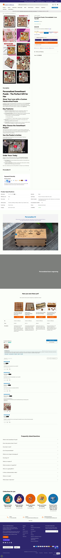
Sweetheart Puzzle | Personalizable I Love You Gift (10, 13)
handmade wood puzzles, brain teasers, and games (28, 11)
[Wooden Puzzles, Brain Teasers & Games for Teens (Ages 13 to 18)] (53, 499)
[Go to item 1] (6, 346)
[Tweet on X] (37, 55)
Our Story (4, 9)
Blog (31, 532)
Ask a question (51, 342)
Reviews (32, 534)
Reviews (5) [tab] (5, 358)
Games (9, 7)
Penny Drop (14, 7)
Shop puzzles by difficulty (37, 34)
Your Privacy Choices (55, 554)
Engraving (43, 7)
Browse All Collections (34, 541)
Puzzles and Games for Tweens (41, 506)
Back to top (30, 520)
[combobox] (33, 5)
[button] (58, 5)
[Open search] (48, 358)
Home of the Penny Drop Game (29, 1)
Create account (25, 531)
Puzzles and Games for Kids (30, 506)
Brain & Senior (30, 7)
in (14, 194)
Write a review (51, 340)
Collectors (37, 7)
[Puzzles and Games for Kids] (30, 499)
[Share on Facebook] (39, 55)
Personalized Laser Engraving (40, 1)
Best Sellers (10, 9)
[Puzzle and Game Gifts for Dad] (19, 499)
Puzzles (4, 7)
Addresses (24, 536)
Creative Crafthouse (37, 15)
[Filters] (51, 358)
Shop (23, 527)
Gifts (25, 7)
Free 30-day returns (26, 551)
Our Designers (33, 531)
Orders (24, 534)
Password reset (25, 532)
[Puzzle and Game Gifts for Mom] (8, 499)
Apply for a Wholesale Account (36, 536)
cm (15, 194)
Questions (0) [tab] (10, 358)
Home (3, 13)
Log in (24, 529)
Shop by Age (20, 7)
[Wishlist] (55, 5)
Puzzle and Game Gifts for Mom (8, 506)
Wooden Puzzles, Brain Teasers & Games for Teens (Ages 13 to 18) (53, 507)
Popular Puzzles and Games (35, 527)
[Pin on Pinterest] (41, 55)
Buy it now (46, 42)
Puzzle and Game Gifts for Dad (19, 506)
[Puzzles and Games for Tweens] (42, 499)
